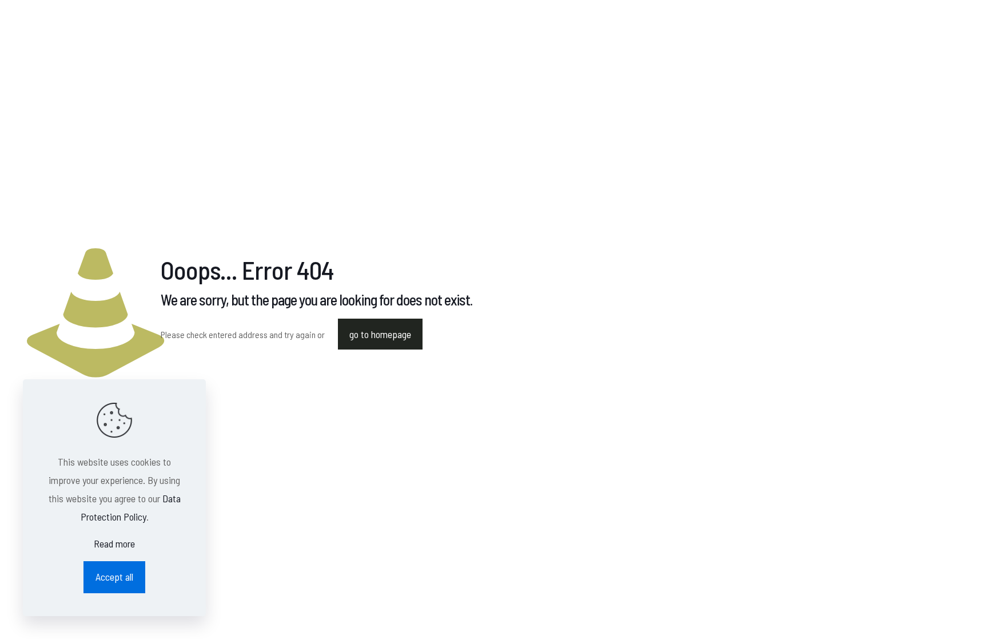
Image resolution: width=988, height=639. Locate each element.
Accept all (114, 576)
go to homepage (380, 334)
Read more (114, 543)
